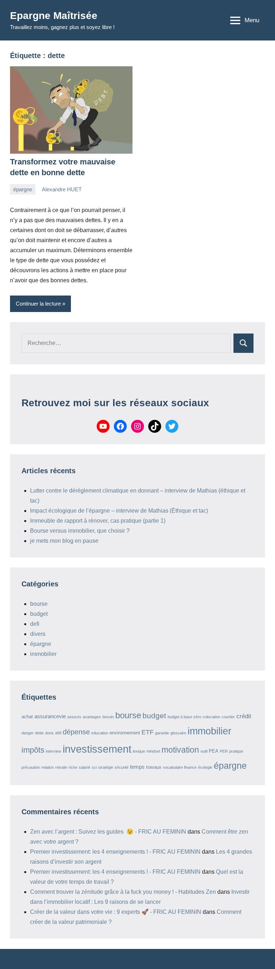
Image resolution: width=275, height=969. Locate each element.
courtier (228, 717)
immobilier (43, 654)
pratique (236, 751)
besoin (108, 717)
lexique (139, 751)
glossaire (178, 733)
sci (94, 767)
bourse (39, 604)
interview (53, 751)
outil (204, 751)
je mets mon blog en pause (64, 541)
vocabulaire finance (180, 767)
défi (58, 733)
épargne (22, 189)
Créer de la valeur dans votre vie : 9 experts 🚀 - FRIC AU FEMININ (115, 912)
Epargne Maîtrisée (53, 15)
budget (39, 614)
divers (37, 634)
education (99, 733)
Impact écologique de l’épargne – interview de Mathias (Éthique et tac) (119, 511)
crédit (243, 716)
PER (224, 751)
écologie (205, 767)
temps (137, 767)
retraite (61, 767)
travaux (153, 767)
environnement (125, 732)
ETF (147, 732)
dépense (76, 732)
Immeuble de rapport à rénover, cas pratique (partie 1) (97, 521)
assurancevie (50, 716)
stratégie (105, 767)
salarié (84, 767)
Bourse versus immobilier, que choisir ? (80, 531)
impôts (32, 749)
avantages (92, 717)
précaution (30, 767)
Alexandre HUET (62, 189)
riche (73, 767)
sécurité (122, 767)
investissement (97, 749)
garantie (162, 733)
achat (27, 716)
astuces (74, 717)
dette (39, 733)
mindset (153, 751)
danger (27, 733)
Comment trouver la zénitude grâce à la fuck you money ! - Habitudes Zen (123, 892)
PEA (213, 751)
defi (34, 624)
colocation (211, 717)
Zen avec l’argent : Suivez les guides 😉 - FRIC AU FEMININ (108, 832)
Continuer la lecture (38, 304)
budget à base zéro (184, 717)
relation (47, 767)
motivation (180, 749)
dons (49, 733)
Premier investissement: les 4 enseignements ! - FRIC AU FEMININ (115, 852)
